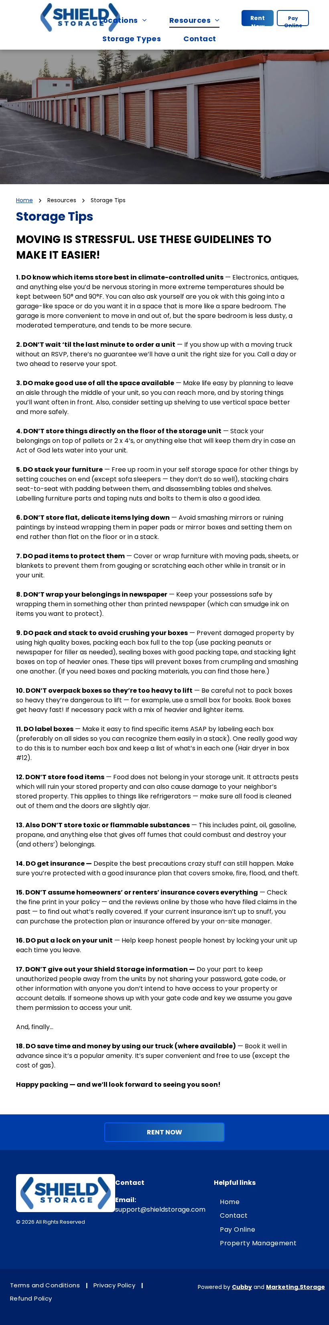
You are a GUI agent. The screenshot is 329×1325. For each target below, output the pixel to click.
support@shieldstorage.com (160, 1209)
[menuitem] (127, 20)
